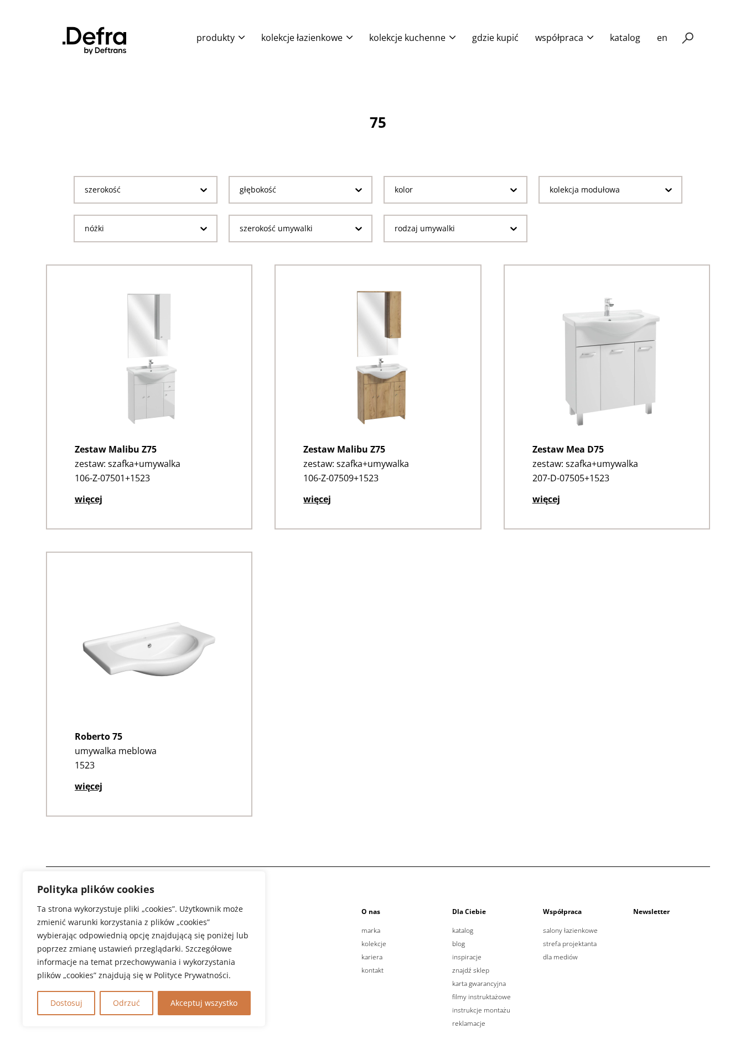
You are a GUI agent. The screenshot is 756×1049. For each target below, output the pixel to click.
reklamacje (468, 1023)
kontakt (372, 970)
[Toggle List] (204, 189)
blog (458, 944)
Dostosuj (66, 1003)
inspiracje (466, 957)
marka (370, 930)
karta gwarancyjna (479, 983)
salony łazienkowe (570, 930)
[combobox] (137, 190)
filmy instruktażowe (481, 997)
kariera (371, 957)
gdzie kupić (495, 38)
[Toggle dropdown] (242, 37)
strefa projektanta (570, 944)
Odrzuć (126, 1003)
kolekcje (373, 944)
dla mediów (560, 957)
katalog (625, 38)
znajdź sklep (470, 970)
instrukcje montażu (481, 1010)
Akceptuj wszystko (203, 1003)
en (662, 38)
